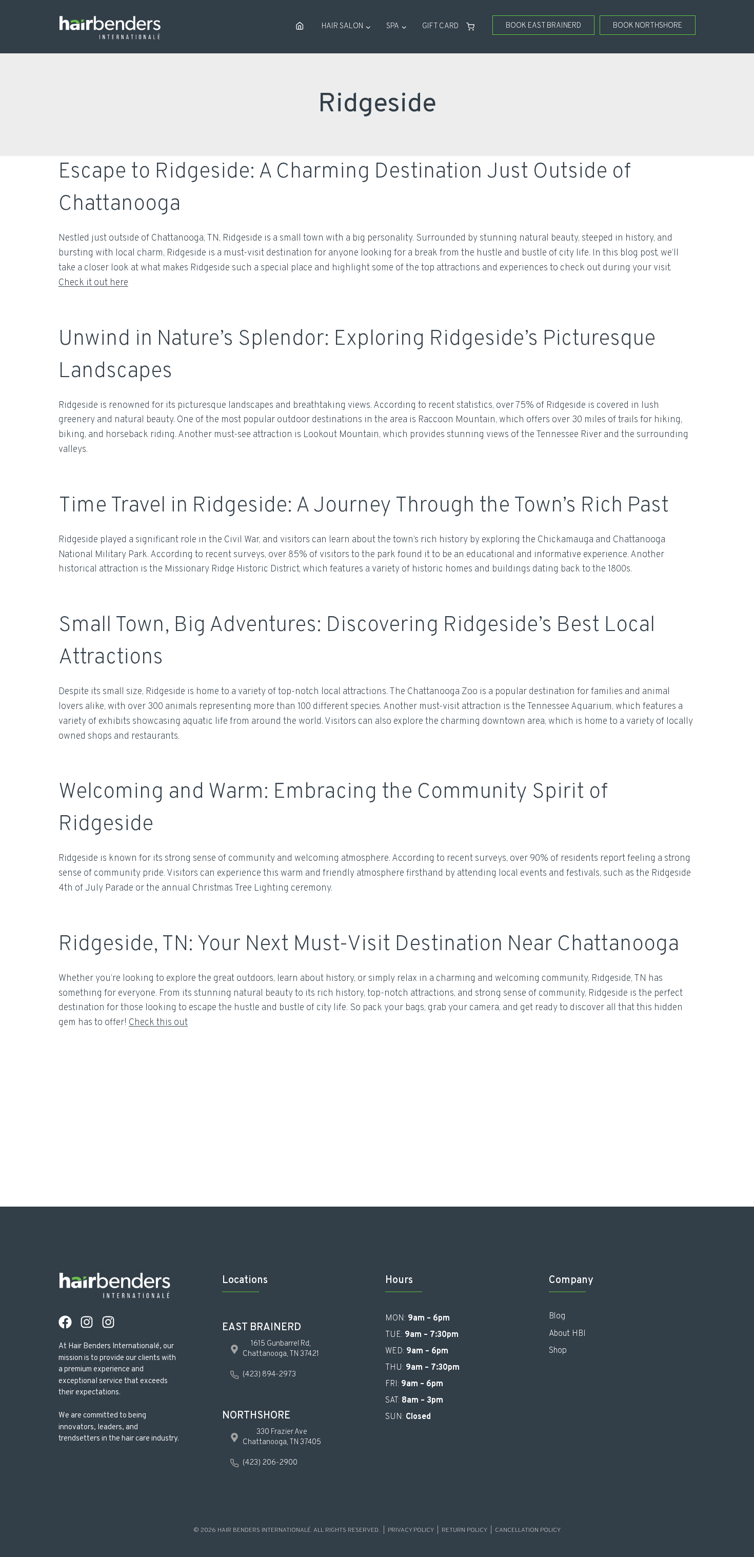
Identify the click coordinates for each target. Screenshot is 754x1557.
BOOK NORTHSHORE (647, 26)
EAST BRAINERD (261, 1327)
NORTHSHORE (256, 1416)
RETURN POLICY (464, 1530)
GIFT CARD (440, 26)
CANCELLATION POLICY (528, 1530)
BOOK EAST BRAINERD (543, 26)
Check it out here (93, 283)
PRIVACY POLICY (411, 1530)
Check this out (158, 1023)
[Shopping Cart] (474, 27)
